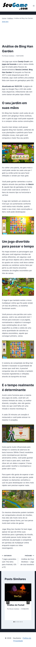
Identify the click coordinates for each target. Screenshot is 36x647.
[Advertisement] (18, 33)
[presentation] (18, 592)
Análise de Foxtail (15, 605)
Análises (5, 22)
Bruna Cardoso (9, 56)
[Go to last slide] (8, 601)
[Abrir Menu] (34, 5)
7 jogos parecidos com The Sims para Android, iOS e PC (9, 561)
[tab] (15, 621)
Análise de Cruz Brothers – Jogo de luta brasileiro (27, 560)
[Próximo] (28, 601)
